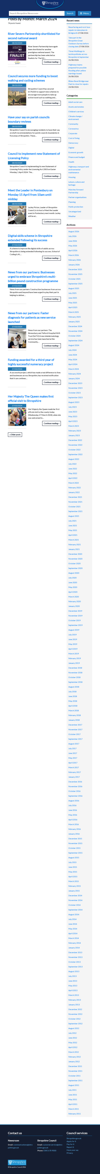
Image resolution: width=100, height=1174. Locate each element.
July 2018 (72, 691)
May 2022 (72, 473)
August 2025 (73, 288)
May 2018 (72, 701)
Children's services (76, 111)
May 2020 (72, 587)
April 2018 (72, 706)
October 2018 (74, 677)
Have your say (72, 1150)
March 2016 (73, 824)
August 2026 (73, 231)
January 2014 (74, 947)
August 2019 (73, 630)
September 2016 (75, 796)
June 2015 (72, 867)
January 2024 (74, 378)
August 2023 (73, 402)
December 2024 (75, 326)
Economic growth (75, 152)
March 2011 (73, 1109)
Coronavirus (73, 128)
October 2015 (74, 848)
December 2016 (75, 781)
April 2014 (72, 933)
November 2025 (75, 274)
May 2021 (72, 530)
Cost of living (74, 138)
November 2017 (75, 729)
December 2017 (75, 725)
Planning (72, 202)
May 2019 (72, 644)
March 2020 (73, 596)
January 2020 (74, 606)
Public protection (75, 207)
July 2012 (72, 1033)
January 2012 (74, 1061)
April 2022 (72, 478)
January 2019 (74, 663)
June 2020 (72, 582)
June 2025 (72, 298)
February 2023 (74, 430)
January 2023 (74, 435)
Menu (86, 13)
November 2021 (75, 502)
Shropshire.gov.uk (74, 1138)
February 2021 (74, 544)
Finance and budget (76, 157)
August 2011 (73, 1085)
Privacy (70, 1153)
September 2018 (75, 682)
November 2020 (75, 559)
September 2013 (75, 966)
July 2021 (72, 521)
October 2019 (74, 620)
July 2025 (72, 293)
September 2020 (75, 568)
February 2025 (74, 317)
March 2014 (73, 938)
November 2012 (75, 1014)
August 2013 (73, 971)
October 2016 (74, 791)
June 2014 (72, 924)
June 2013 (72, 981)
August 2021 (73, 516)
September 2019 (75, 625)
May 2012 (72, 1042)
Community (73, 124)
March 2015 (73, 881)
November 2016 (75, 786)
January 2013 (74, 1004)
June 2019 (72, 639)
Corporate (72, 133)
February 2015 (74, 886)
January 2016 (74, 834)
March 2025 (73, 312)
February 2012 (74, 1057)
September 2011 (75, 1080)
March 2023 (73, 426)
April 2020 (72, 592)
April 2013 (72, 990)
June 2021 (72, 525)
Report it (70, 1147)
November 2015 (75, 843)
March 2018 (73, 710)
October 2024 (74, 336)
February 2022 (74, 487)
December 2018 (75, 668)
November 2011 (75, 1071)
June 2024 (72, 355)
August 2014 (73, 914)
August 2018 (73, 687)
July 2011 (72, 1090)
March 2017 (73, 767)
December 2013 (75, 952)
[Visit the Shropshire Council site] (17, 1162)
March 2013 (73, 995)
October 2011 (74, 1076)
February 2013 (74, 1000)
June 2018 (72, 696)
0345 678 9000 (49, 1150)
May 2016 (72, 815)
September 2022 (75, 454)
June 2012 (72, 1038)
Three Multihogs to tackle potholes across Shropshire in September (78, 54)
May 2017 (72, 758)
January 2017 (74, 777)
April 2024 (72, 364)
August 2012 (73, 1028)
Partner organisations (77, 197)
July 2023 (72, 407)
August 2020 (73, 573)
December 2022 (75, 440)
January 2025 (74, 321)
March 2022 (73, 483)
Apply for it (71, 1141)
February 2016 (74, 829)
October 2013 (74, 962)
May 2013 (72, 985)
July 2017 (72, 748)
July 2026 (72, 236)
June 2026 (72, 241)
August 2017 (73, 743)
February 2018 (74, 715)
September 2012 (75, 1023)
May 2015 (72, 872)
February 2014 (74, 943)
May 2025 (72, 302)
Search (70, 13)
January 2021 (74, 549)
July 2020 (72, 577)
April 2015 (72, 876)
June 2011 (72, 1094)
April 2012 (72, 1047)
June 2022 (72, 468)
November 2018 (75, 672)
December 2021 (75, 497)
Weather (72, 216)
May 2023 (72, 416)
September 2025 (75, 283)
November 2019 (75, 615)
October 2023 (74, 392)
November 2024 (75, 331)
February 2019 (74, 658)
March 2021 (73, 540)
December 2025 (75, 269)
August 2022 (73, 459)
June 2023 (72, 411)
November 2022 (75, 445)
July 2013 (72, 976)
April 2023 (72, 421)
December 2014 (75, 895)
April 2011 (72, 1104)
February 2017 (74, 772)
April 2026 (72, 250)
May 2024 (72, 359)
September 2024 (75, 340)
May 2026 (72, 245)
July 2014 (72, 919)
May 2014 (72, 928)
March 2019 (73, 653)
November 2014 (75, 900)
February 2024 (74, 374)
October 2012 (74, 1019)
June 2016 (72, 810)
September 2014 (75, 910)
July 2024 (72, 350)
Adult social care (75, 102)
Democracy (73, 143)
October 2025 (74, 279)
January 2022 (74, 492)
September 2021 (75, 511)
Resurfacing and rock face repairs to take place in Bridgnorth (79, 30)
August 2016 (73, 800)
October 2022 (74, 449)
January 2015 (74, 891)
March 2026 (73, 255)
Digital (71, 147)
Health (71, 162)
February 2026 (74, 260)
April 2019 (72, 649)
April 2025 (72, 307)
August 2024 (73, 345)
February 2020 (74, 601)
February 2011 (74, 1113)
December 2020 (75, 554)
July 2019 (72, 634)
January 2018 (74, 720)
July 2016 (72, 805)
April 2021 (72, 535)
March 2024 (73, 369)
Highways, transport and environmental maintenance (78, 169)
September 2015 (75, 853)
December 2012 (75, 1009)
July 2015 (72, 862)
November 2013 (75, 957)
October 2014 (74, 905)
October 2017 (74, 734)
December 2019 (75, 611)
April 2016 (72, 819)
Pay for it (70, 1144)
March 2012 (73, 1052)
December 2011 (75, 1066)
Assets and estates (76, 107)
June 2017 (72, 753)
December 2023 (75, 383)
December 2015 (75, 838)
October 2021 (74, 506)
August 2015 (73, 857)
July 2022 (72, 464)
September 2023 (75, 397)
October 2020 (74, 563)
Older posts (16, 434)
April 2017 (72, 762)
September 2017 (75, 739)
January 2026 (74, 264)
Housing (71, 177)
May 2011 (72, 1099)
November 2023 (75, 388)
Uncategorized (74, 211)
